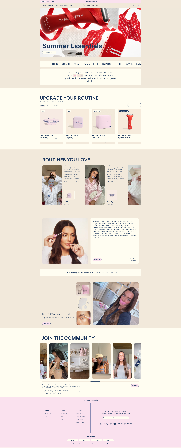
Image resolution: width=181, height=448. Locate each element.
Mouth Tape (43, 137)
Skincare (55, 105)
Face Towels (95, 137)
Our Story (64, 413)
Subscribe (127, 417)
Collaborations (68, 5)
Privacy (88, 444)
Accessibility (101, 444)
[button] (136, 6)
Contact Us (79, 413)
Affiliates (79, 419)
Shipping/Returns (78, 444)
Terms (93, 444)
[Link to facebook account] (104, 424)
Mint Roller (69, 137)
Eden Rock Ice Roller (124, 137)
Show (48, 1)
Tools (61, 5)
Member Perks (80, 422)
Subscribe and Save (53, 5)
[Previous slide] (79, 1)
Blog (53, 1)
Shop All (44, 5)
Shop (43, 1)
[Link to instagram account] (107, 424)
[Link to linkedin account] (101, 424)
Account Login (80, 416)
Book (62, 419)
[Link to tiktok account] (111, 424)
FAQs (62, 416)
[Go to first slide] (102, 1)
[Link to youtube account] (114, 424)
